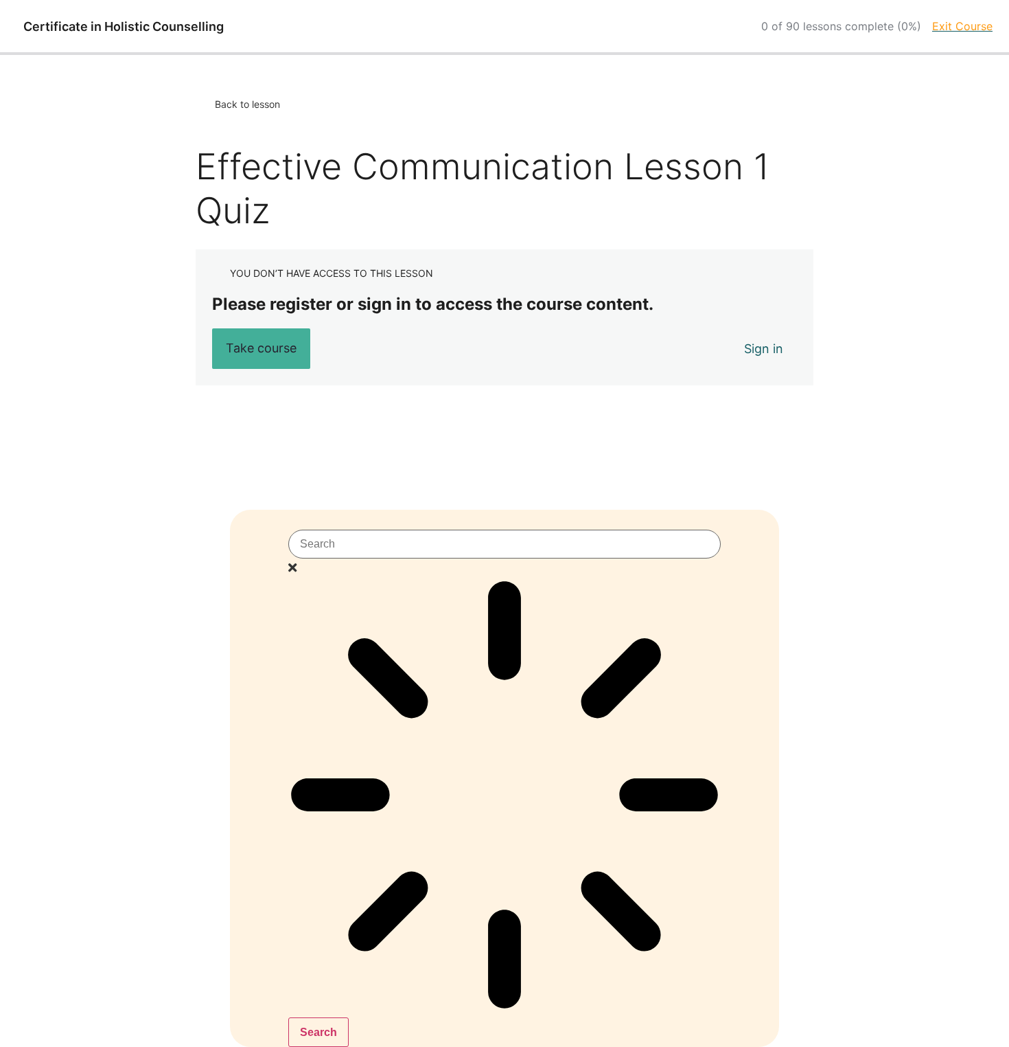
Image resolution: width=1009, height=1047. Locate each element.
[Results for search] (504, 797)
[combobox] (504, 544)
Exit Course (962, 26)
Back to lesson (247, 104)
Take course (261, 348)
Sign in (763, 348)
